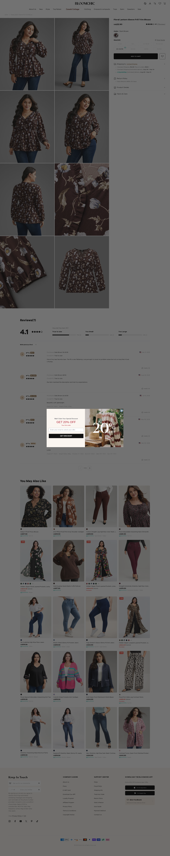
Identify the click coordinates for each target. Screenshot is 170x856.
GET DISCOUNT (66, 436)
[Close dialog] (122, 411)
